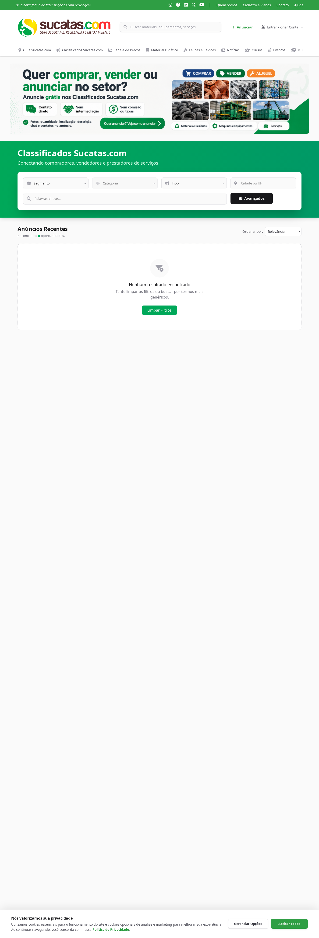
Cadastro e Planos (257, 5)
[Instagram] (170, 5)
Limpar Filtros (159, 310)
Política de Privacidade (110, 929)
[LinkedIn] (186, 5)
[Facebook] (178, 5)
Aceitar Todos (289, 923)
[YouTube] (201, 5)
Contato (282, 5)
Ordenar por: (252, 231)
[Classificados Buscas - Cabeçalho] (159, 99)
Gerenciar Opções (248, 923)
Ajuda (298, 5)
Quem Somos (226, 5)
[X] (193, 5)
